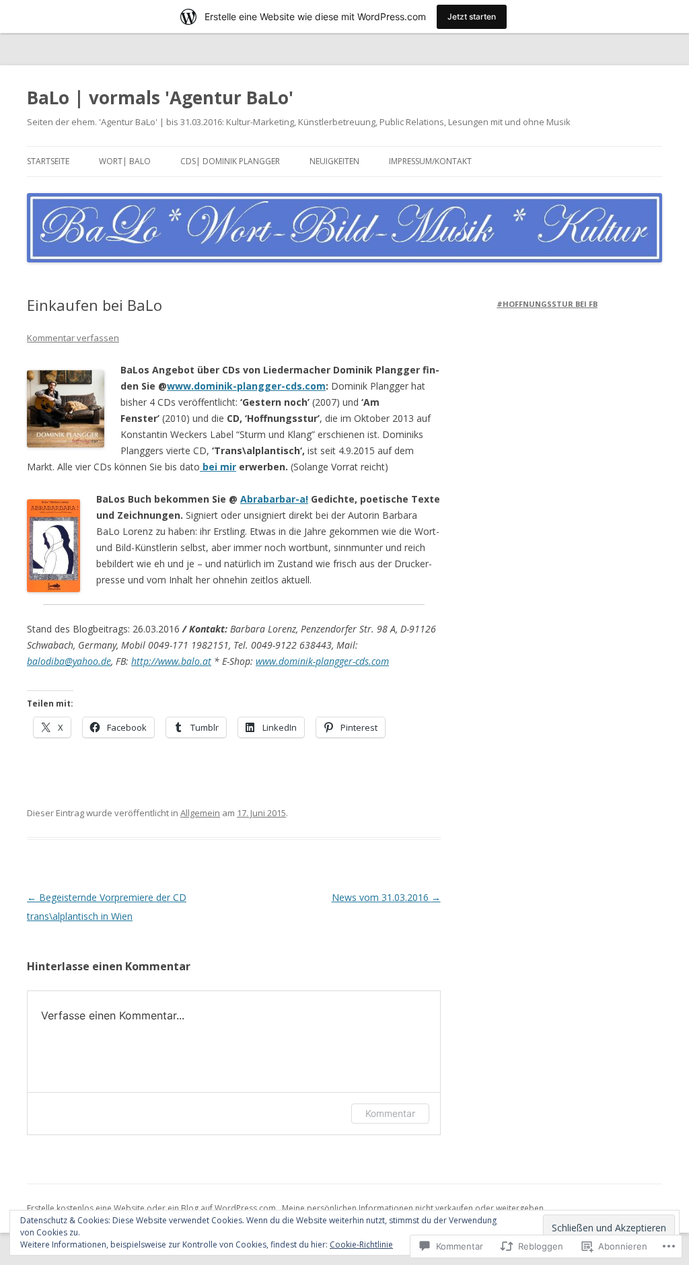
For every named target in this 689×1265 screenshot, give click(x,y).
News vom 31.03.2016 (386, 897)
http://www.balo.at (171, 661)
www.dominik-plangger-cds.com (246, 386)
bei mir (219, 466)
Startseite (48, 161)
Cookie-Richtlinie (361, 1244)
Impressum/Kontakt (430, 161)
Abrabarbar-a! (274, 499)
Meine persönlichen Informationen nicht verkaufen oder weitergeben (413, 1208)
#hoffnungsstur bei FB (547, 304)
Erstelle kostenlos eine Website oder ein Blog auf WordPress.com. (152, 1208)
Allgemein (200, 813)
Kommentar (390, 1113)
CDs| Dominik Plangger (230, 161)
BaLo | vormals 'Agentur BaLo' (160, 97)
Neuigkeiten (334, 161)
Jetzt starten (471, 16)
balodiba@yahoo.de (69, 661)
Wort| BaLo (125, 161)
